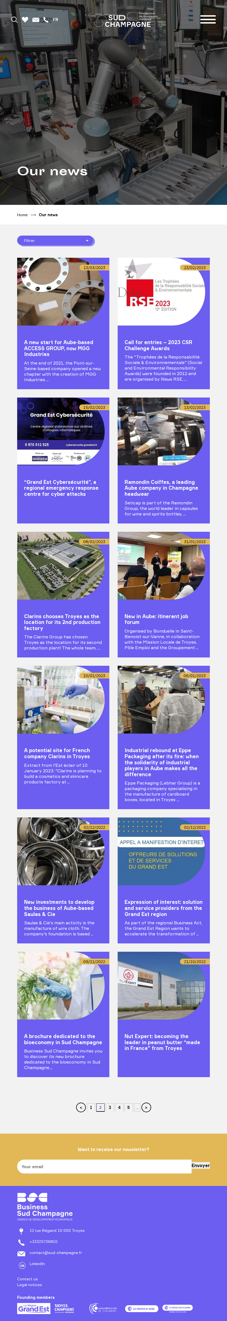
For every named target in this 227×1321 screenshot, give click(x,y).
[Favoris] (25, 19)
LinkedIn (37, 1263)
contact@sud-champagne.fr (56, 1252)
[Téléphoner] (45, 19)
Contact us (27, 1278)
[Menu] (208, 19)
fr (55, 19)
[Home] (126, 19)
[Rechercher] (14, 19)
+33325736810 (44, 1241)
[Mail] (36, 19)
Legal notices (29, 1284)
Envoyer (201, 1165)
